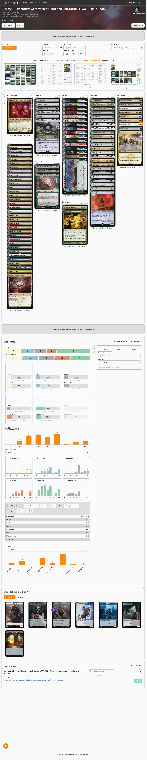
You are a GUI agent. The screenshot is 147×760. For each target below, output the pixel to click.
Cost (7, 348)
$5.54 (48, 210)
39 (63, 553)
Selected (119, 349)
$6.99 (69, 246)
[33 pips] (13, 358)
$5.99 (41, 210)
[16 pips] (40, 351)
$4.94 (83, 246)
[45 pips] (73, 351)
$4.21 (48, 156)
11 (28, 435)
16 (22, 559)
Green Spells (41, 480)
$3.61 (131, 168)
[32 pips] (62, 358)
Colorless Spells (71, 480)
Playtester (139, 25)
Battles (20, 568)
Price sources (67, 50)
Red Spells (12, 480)
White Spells (13, 458)
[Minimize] (143, 43)
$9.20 (21, 310)
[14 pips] (51, 351)
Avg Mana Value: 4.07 (12, 428)
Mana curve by (10, 450)
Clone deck (9, 25)
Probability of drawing (15, 506)
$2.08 (138, 168)
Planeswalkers (69, 570)
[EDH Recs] (4, 103)
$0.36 (76, 196)
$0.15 (28, 135)
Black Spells (70, 458)
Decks (25, 3)
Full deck (133, 349)
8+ (85, 446)
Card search (10, 48)
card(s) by (60, 506)
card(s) (36, 511)
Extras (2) (20, 597)
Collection (43, 3)
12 (38, 434)
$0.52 (21, 135)
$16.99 (14, 310)
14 (57, 432)
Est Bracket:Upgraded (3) (29, 15)
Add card (5, 44)
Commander (29, 570)
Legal (16, 15)
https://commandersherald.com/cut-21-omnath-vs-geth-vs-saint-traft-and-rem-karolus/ (33, 680)
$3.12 (55, 156)
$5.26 (76, 246)
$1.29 (96, 228)
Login (139, 3)
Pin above (137, 342)
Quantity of (11, 546)
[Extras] (4, 107)
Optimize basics (121, 342)
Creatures (40, 569)
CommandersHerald (137, 13)
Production (9, 354)
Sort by (45, 50)
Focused (105, 349)
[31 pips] (46, 358)
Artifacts (9, 569)
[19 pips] (28, 351)
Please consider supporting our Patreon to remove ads (74, 36)
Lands (61, 568)
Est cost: (17, 17)
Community (33, 3)
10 (47, 436)
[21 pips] (13, 351)
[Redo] (4, 100)
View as (45, 44)
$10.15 (28, 310)
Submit (138, 681)
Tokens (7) (9, 597)
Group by (67, 44)
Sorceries (81, 569)
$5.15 (55, 210)
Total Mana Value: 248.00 (12, 429)
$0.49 (14, 135)
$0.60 (103, 228)
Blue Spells (41, 458)
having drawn (12, 511)
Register (132, 3)
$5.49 (41, 156)
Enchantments (49, 570)
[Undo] (4, 97)
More (21, 25)
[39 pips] (80, 358)
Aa (140, 671)
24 (42, 557)
